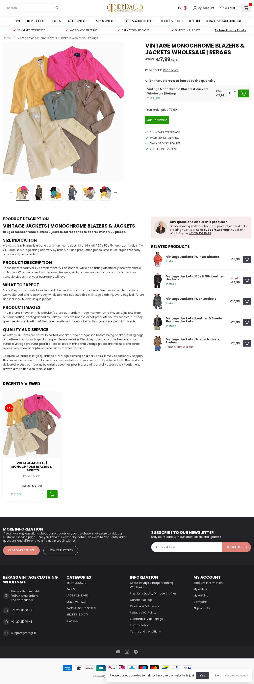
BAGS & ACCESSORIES (138, 21)
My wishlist (200, 595)
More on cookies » (236, 675)
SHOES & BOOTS (172, 21)
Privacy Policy (139, 625)
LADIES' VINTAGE (77, 21)
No (217, 675)
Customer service (21, 550)
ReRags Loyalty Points (230, 30)
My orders (200, 589)
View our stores (61, 550)
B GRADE (195, 21)
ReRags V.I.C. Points (143, 612)
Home (17, 21)
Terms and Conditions (145, 632)
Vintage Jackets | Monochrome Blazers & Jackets (31, 466)
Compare (200, 602)
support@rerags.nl (218, 230)
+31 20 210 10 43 (200, 233)
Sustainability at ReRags (146, 619)
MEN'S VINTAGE (106, 21)
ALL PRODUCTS (36, 21)
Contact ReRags (141, 600)
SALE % (56, 21)
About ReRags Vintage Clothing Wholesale (151, 585)
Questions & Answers (144, 606)
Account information (208, 583)
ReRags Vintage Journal (223, 21)
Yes (202, 675)
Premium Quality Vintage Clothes (153, 593)
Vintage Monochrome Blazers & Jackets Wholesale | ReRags (58, 38)
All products (201, 608)
